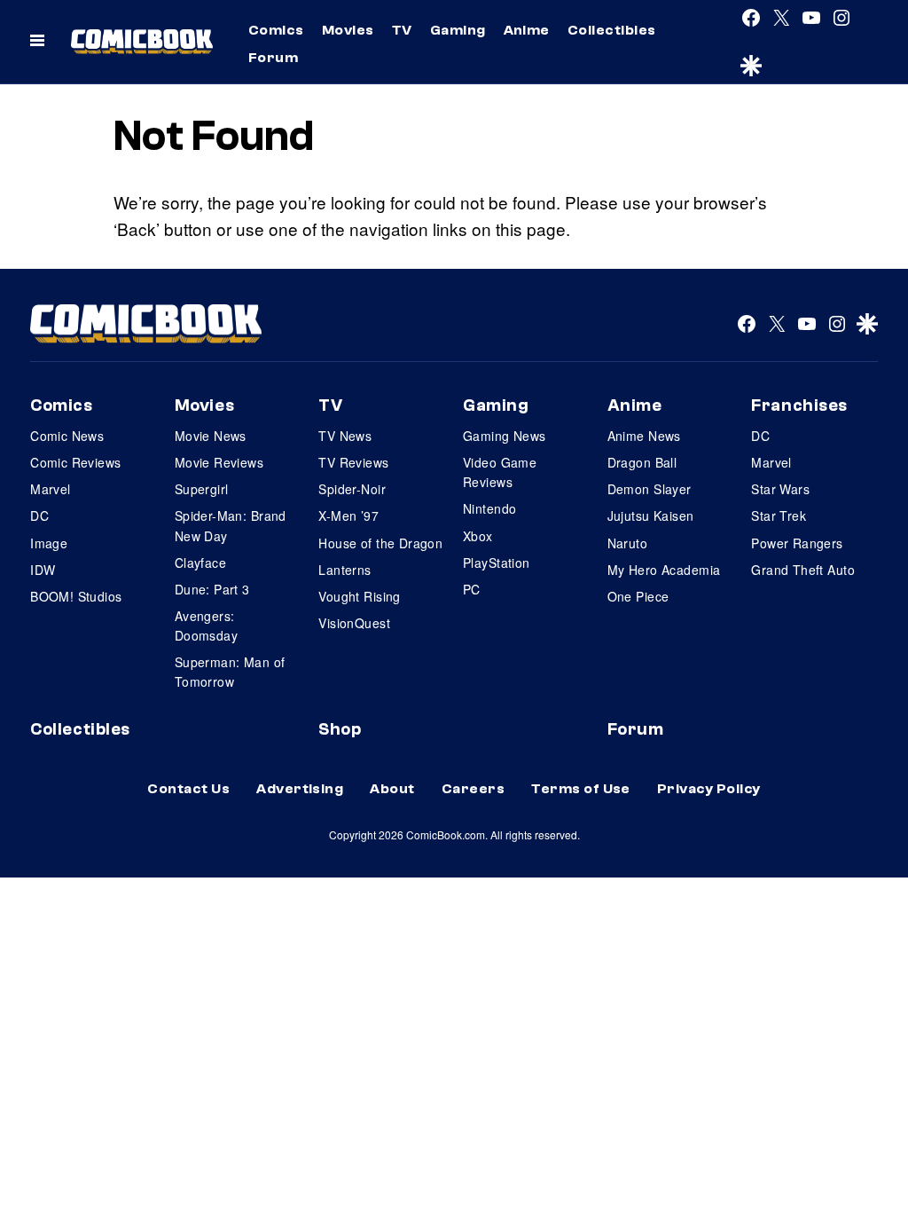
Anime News (644, 436)
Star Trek (778, 515)
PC (472, 589)
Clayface (200, 562)
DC (39, 515)
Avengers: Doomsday (206, 625)
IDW (42, 569)
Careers (473, 789)
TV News (345, 436)
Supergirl (202, 489)
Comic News (67, 436)
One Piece (638, 596)
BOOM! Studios (75, 596)
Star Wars (780, 489)
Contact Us (188, 789)
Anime (527, 30)
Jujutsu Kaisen (650, 515)
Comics (276, 30)
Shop (339, 729)
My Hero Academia (664, 569)
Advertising (299, 789)
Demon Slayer (649, 489)
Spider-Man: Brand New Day (230, 525)
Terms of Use (580, 789)
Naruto (627, 543)
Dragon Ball (642, 462)
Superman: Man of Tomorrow (230, 671)
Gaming (458, 30)
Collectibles (612, 30)
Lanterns (344, 569)
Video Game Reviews (499, 472)
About (392, 789)
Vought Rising (359, 596)
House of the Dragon (380, 543)
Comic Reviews (75, 462)
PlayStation (496, 562)
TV (402, 30)
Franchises (799, 405)
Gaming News (504, 436)
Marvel (50, 489)
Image (48, 543)
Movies (348, 30)
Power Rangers (796, 543)
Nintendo (489, 508)
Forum (273, 58)
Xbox (478, 536)
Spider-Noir (352, 489)
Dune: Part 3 (212, 589)
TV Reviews (353, 462)
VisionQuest (354, 623)
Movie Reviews (219, 462)
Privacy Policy (709, 789)
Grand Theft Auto (803, 569)
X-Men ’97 (348, 515)
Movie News (211, 436)
